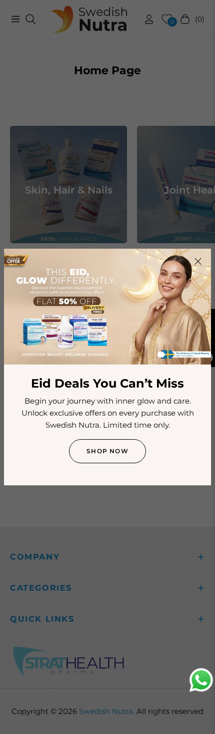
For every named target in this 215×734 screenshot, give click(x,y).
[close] (198, 262)
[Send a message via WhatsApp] (201, 680)
